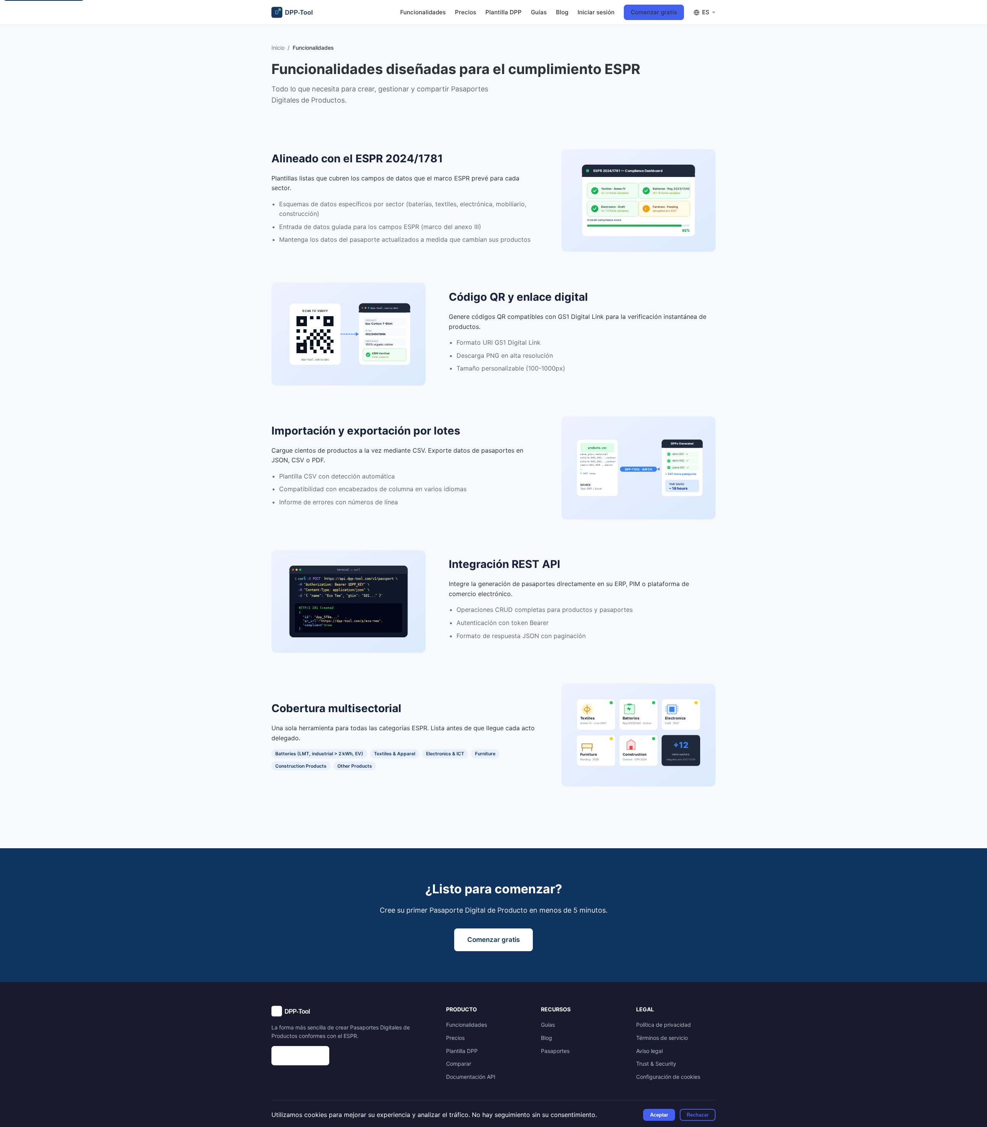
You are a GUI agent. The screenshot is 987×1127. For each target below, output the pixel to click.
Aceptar (659, 1115)
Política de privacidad (663, 1024)
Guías (539, 12)
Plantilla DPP (503, 12)
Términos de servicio (662, 1037)
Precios (465, 12)
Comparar (458, 1063)
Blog (562, 12)
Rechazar (698, 1115)
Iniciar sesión (596, 12)
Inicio (278, 47)
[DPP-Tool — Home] (295, 12)
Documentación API (470, 1076)
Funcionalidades (423, 12)
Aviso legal (649, 1051)
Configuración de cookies (668, 1076)
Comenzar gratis (654, 12)
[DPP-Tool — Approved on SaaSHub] (351, 1055)
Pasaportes (555, 1051)
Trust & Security (656, 1063)
